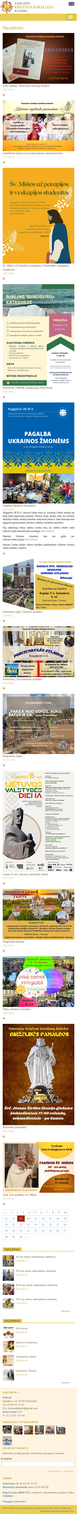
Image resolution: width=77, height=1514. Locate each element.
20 (6, 1224)
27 (57, 1224)
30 (13, 1230)
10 (65, 1212)
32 (28, 1230)
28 (65, 1224)
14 (28, 1218)
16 (43, 1218)
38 (6, 1236)
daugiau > (66, 1311)
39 (13, 1236)
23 (28, 1224)
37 (65, 1230)
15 (35, 1218)
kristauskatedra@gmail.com (23, 1408)
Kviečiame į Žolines (26, 1370)
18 (57, 1218)
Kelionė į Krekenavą (26, 1342)
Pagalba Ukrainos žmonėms (19, 505)
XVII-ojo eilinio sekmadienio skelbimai (36, 1299)
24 (35, 1224)
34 (43, 1230)
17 (50, 1218)
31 (21, 1230)
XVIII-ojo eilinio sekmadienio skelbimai (36, 1285)
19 (65, 1218)
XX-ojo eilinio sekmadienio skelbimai (35, 1256)
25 (43, 1224)
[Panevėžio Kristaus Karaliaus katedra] (38, 7)
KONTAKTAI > (11, 1392)
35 (50, 1230)
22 (21, 1224)
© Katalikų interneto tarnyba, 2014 (57, 1511)
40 (21, 1236)
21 (13, 1224)
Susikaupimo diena (26, 1356)
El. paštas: (7, 1458)
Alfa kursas (22, 1328)
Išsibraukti (68, 1471)
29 (6, 1230)
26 (50, 1224)
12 (13, 1218)
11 (6, 1218)
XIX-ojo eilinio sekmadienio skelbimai (36, 1271)
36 (57, 1230)
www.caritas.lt (47, 531)
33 (35, 1230)
